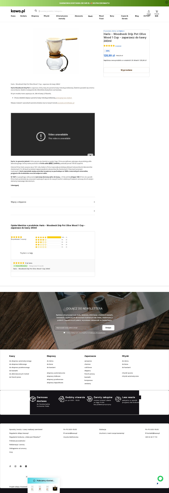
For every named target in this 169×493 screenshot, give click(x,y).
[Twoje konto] (149, 11)
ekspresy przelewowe (55, 379)
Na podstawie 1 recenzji (18, 239)
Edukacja (102, 429)
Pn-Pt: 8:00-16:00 (70, 429)
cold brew (88, 367)
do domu (50, 361)
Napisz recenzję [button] (26, 253)
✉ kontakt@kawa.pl (152, 433)
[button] (40, 237)
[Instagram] (15, 466)
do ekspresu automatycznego (20, 361)
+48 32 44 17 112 (151, 437)
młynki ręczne (127, 373)
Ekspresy (35, 16)
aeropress (88, 361)
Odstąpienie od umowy (18, 448)
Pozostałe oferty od (114, 31)
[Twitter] (23, 184)
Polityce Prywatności (97, 333)
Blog (137, 16)
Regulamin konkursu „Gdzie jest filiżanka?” (25, 437)
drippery (87, 371)
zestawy (87, 383)
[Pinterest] (26, 184)
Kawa (13, 16)
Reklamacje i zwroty (17, 445)
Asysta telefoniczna (70, 437)
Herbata (23, 16)
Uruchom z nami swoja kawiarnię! (111, 433)
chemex (87, 364)
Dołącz (108, 328)
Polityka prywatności (17, 441)
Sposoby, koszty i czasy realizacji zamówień (25, 429)
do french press (15, 377)
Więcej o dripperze (18, 202)
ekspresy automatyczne (56, 373)
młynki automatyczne (130, 376)
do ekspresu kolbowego (18, 364)
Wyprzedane (126, 70)
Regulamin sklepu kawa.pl (19, 433)
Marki (90, 16)
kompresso (88, 380)
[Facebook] (20, 184)
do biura (50, 364)
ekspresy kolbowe (53, 376)
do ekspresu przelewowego (19, 367)
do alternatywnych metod (19, 374)
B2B (156, 16)
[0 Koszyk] (157, 11)
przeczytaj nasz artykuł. (64, 98)
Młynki (46, 16)
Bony (112, 16)
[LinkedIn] (26, 466)
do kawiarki (13, 371)
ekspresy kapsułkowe (55, 383)
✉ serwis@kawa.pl (70, 433)
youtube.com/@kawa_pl (66, 103)
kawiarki (87, 377)
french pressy (89, 374)
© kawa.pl (12, 483)
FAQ (11, 452)
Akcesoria (79, 16)
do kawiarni (51, 367)
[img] (19, 263)
